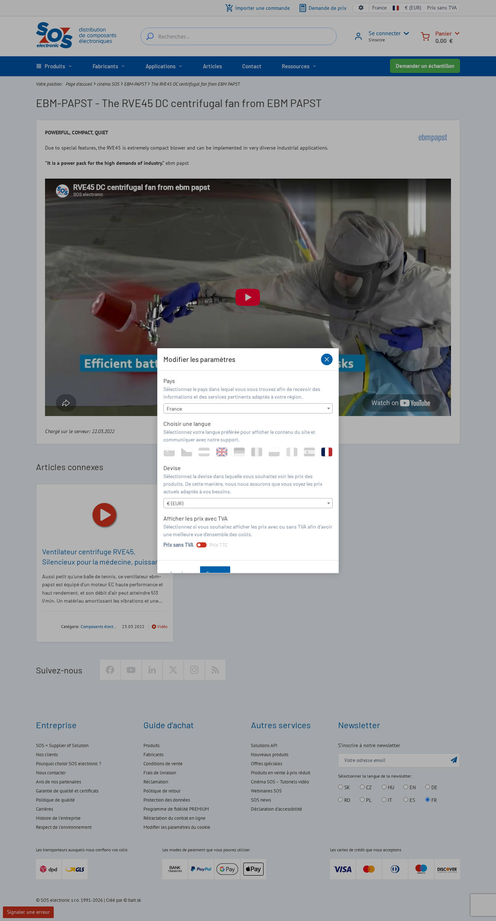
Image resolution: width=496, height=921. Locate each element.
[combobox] (248, 408)
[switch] (201, 544)
